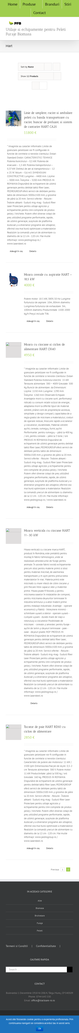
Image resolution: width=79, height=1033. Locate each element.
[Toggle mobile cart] (57, 23)
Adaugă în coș (16, 251)
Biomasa (40, 908)
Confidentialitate (46, 946)
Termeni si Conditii (17, 946)
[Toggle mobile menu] (71, 23)
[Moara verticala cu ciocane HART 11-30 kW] (13, 536)
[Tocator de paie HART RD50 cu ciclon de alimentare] (13, 732)
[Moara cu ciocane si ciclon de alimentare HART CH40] (13, 350)
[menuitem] (12, 4)
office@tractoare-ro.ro (43, 1000)
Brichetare (40, 915)
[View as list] (43, 85)
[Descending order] (56, 67)
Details (32, 251)
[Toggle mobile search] (64, 23)
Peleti (40, 930)
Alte (40, 900)
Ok (39, 1028)
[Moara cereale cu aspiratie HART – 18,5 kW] (13, 280)
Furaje (40, 923)
